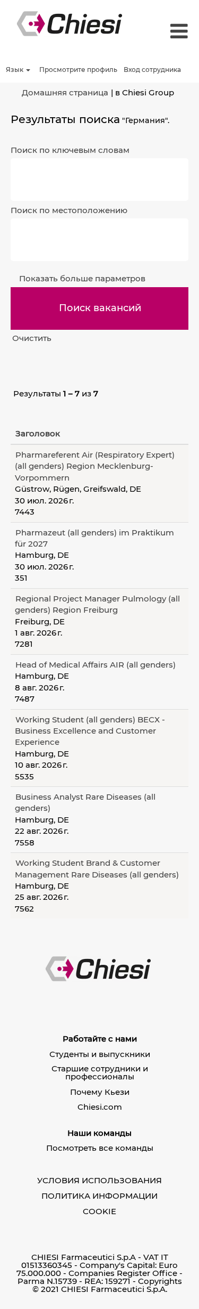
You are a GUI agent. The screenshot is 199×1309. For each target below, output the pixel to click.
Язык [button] (15, 70)
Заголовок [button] (37, 433)
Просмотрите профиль (78, 70)
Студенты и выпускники (99, 1054)
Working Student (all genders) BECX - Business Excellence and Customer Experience (90, 730)
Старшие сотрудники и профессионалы (99, 1072)
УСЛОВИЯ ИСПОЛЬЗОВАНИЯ (99, 1180)
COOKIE (99, 1211)
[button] (176, 32)
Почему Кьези (99, 1091)
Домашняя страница (65, 92)
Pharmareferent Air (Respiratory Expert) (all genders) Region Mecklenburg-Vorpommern (95, 466)
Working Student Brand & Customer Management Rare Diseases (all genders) (97, 868)
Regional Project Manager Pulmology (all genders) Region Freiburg (97, 604)
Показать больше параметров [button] (82, 278)
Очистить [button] (31, 338)
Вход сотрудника (152, 70)
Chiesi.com (99, 1106)
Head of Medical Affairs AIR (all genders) (95, 665)
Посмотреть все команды (99, 1147)
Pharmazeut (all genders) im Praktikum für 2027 (94, 538)
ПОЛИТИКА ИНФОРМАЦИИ (99, 1195)
